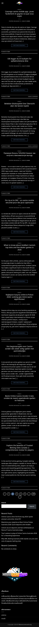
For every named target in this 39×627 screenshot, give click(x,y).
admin (28, 21)
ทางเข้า (3, 619)
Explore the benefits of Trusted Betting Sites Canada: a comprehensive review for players (19, 447)
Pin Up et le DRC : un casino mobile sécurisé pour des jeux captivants (19, 201)
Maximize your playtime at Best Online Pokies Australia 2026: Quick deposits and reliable (17, 523)
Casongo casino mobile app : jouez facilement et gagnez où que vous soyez (19, 14)
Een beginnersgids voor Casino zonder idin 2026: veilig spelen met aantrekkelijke (19, 348)
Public (19, 9)
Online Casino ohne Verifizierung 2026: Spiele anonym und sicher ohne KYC (17, 518)
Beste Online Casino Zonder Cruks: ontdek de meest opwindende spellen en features (19, 398)
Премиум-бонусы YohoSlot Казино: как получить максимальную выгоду (19, 154)
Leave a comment (33, 96)
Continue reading (19, 45)
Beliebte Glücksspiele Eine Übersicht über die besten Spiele (19, 104)
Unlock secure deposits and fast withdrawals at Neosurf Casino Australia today (17, 529)
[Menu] (2, 3)
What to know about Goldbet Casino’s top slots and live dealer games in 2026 (19, 247)
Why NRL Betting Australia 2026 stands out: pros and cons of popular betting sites (19, 540)
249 (33, 494)
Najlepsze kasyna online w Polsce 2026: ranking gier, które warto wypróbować (19, 297)
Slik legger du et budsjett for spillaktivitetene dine (20, 60)
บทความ (3, 615)
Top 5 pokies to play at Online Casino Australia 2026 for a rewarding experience (19, 534)
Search (3, 503)
